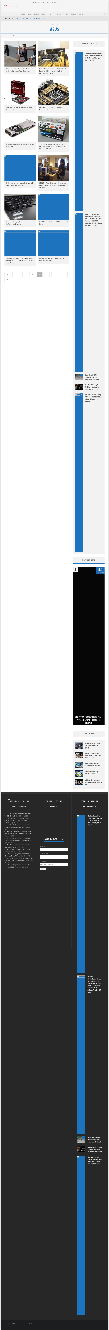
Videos (51, 14)
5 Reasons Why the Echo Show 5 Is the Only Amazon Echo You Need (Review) (17, 820)
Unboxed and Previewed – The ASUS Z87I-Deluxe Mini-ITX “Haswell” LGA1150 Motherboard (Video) (53, 71)
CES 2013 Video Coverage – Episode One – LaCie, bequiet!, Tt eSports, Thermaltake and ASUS (53, 185)
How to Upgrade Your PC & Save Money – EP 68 (93, 764)
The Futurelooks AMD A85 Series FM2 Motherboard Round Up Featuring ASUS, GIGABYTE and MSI (52, 146)
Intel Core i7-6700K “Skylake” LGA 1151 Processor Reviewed (92, 377)
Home (23, 14)
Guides (43, 14)
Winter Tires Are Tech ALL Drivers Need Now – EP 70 (93, 745)
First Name (44, 846)
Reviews (36, 14)
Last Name (44, 854)
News (29, 14)
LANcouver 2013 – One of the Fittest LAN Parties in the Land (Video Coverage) (19, 70)
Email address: (45, 861)
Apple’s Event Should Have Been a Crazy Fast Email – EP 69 (93, 755)
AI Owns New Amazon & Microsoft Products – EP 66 (93, 782)
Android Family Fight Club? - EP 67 (26, 19)
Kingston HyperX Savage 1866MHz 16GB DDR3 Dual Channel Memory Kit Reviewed (93, 397)
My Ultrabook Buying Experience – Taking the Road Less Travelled (19, 223)
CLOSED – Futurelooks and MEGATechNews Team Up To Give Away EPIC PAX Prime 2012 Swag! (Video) (20, 260)
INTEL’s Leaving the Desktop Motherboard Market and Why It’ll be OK (19, 184)
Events (58, 14)
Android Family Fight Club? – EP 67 (92, 772)
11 (64, 275)
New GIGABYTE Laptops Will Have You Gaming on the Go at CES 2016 (93, 387)
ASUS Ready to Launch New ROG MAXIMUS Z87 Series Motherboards (19, 108)
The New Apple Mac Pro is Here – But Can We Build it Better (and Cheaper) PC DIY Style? (93, 56)
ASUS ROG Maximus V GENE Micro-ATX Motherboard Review (51, 259)
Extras (65, 14)
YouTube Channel (76, 14)
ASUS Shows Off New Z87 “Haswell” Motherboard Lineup (51, 108)
